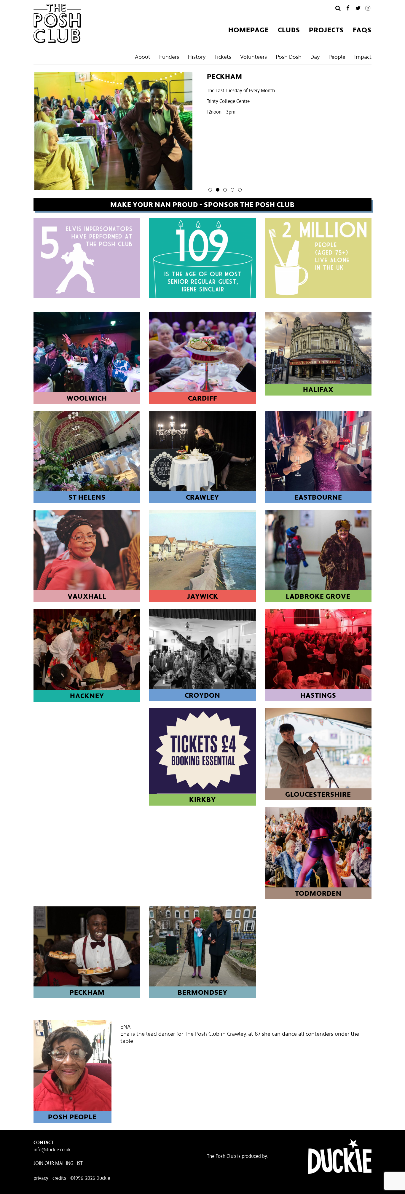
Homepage (248, 30)
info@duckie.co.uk (52, 1149)
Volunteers (253, 56)
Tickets (222, 56)
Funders (169, 56)
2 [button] (217, 190)
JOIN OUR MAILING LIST (58, 1163)
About (142, 56)
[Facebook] (348, 8)
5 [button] (240, 190)
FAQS (362, 30)
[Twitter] (358, 8)
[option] (202, 132)
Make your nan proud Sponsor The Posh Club (202, 204)
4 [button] (232, 190)
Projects (326, 30)
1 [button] (210, 190)
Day (315, 56)
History (196, 56)
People (337, 56)
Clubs (289, 30)
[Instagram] (368, 8)
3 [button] (225, 190)
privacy (41, 1178)
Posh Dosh (289, 56)
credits (59, 1178)
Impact (362, 56)
